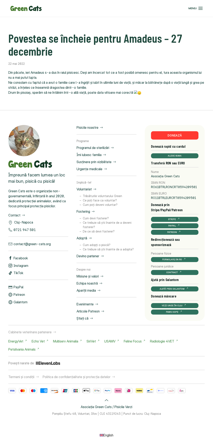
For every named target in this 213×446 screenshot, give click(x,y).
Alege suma (175, 156)
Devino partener (88, 256)
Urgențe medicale (89, 169)
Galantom (20, 302)
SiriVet (91, 341)
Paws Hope (172, 312)
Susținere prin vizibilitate (94, 162)
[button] (195, 8)
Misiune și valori (88, 276)
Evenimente (85, 304)
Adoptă (82, 238)
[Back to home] (26, 8)
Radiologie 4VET (162, 341)
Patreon (19, 294)
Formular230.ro (172, 259)
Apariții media (86, 290)
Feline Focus (133, 341)
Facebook (21, 258)
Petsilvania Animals (22, 349)
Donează (175, 135)
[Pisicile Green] (24, 140)
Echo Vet (38, 341)
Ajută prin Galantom (172, 289)
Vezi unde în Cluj (172, 305)
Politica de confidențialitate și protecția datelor (76, 377)
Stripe (172, 219)
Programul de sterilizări (93, 148)
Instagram (21, 266)
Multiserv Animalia (65, 341)
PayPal (18, 287)
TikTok (18, 273)
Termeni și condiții (21, 377)
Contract (172, 272)
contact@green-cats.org (32, 244)
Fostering (83, 211)
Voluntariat (84, 189)
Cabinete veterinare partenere (30, 332)
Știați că (82, 318)
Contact (14, 215)
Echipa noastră (87, 283)
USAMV (109, 341)
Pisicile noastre (87, 127)
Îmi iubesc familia (89, 155)
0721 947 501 (25, 230)
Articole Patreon (88, 311)
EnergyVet (15, 341)
